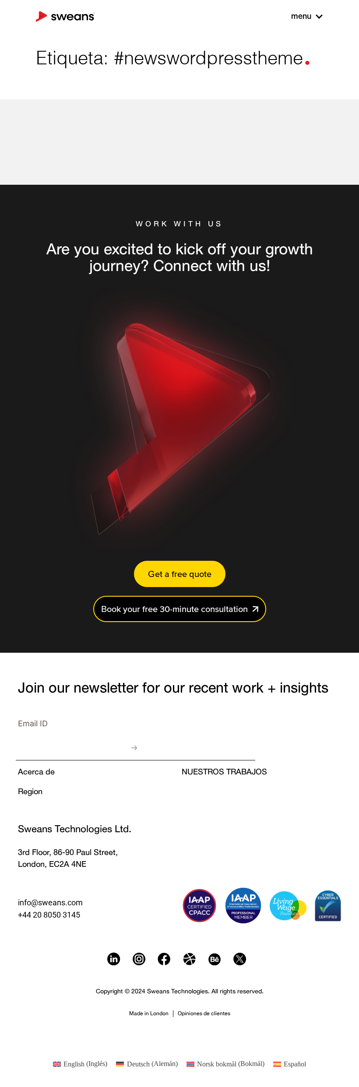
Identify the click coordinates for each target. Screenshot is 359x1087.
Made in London (149, 1013)
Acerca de (36, 771)
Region (30, 791)
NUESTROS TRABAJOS (224, 771)
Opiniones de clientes (204, 1013)
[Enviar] (134, 747)
